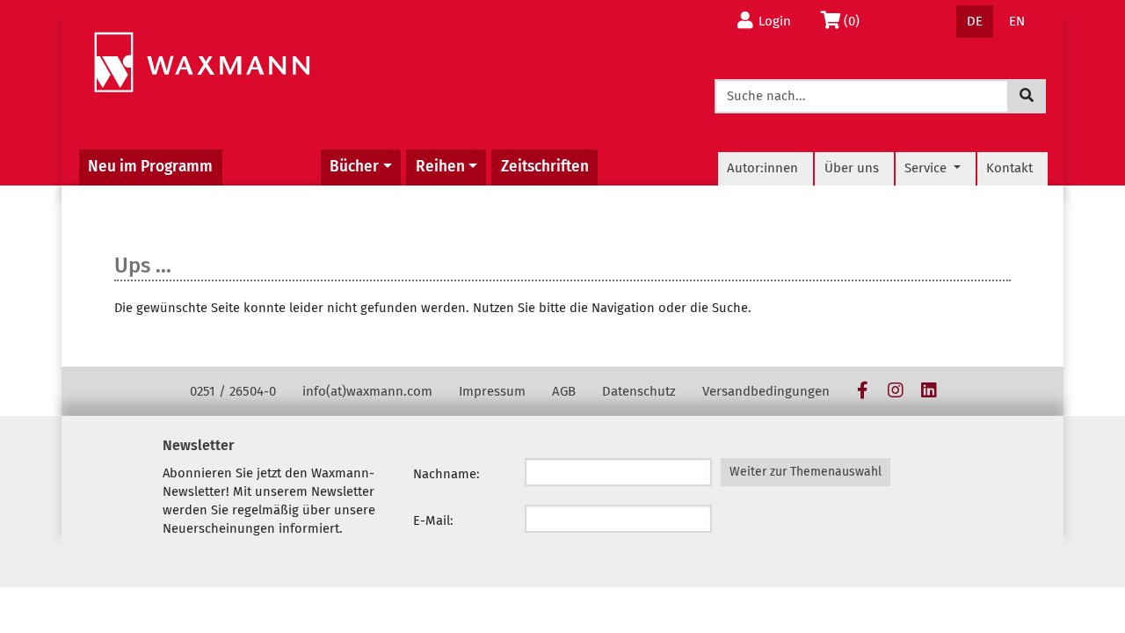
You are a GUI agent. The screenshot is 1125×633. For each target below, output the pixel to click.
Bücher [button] (354, 166)
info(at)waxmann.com (367, 391)
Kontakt (1009, 168)
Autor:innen (762, 168)
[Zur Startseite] (201, 63)
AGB (564, 391)
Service (927, 168)
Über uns (851, 168)
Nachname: (446, 474)
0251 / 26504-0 (233, 391)
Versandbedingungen (766, 391)
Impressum (492, 391)
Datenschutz (639, 391)
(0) (856, 20)
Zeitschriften (545, 166)
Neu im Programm (150, 166)
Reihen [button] (440, 166)
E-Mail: (433, 520)
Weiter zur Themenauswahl (805, 471)
